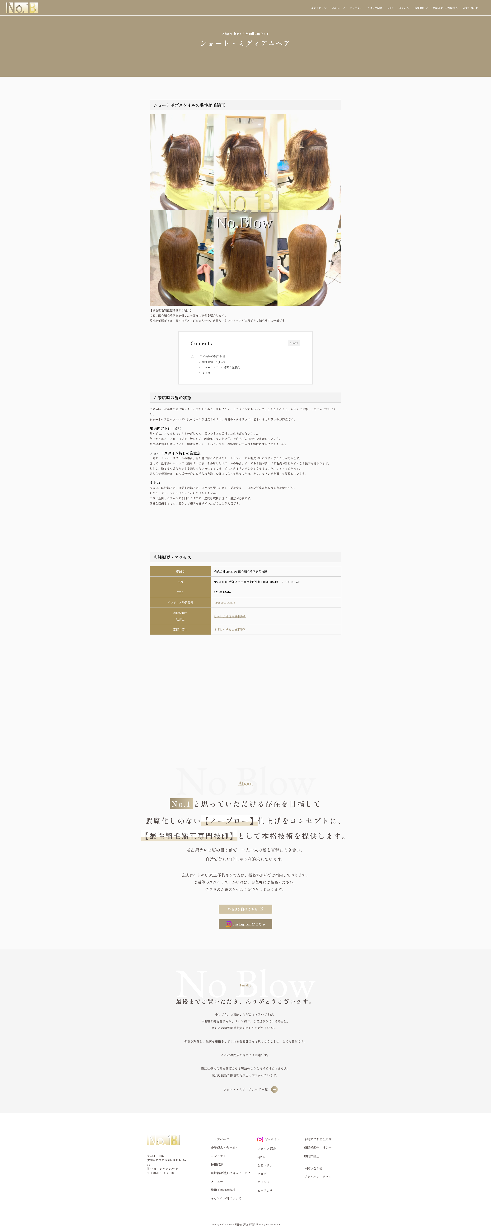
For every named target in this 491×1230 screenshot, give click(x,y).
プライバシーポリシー (319, 1176)
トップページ (220, 1139)
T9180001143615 (224, 602)
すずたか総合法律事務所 (230, 629)
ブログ (262, 1174)
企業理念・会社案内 (224, 1147)
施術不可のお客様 (223, 1189)
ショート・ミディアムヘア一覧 (245, 1089)
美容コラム (265, 1165)
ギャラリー (356, 8)
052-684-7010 (222, 592)
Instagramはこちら (249, 923)
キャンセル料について (226, 1198)
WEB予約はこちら (243, 908)
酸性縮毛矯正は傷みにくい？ (231, 1173)
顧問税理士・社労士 (318, 1147)
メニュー (217, 1181)
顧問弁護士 (311, 1156)
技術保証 (217, 1164)
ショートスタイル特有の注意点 (221, 367)
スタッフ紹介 (374, 8)
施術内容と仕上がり (214, 362)
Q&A (390, 8)
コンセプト (218, 1156)
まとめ (206, 373)
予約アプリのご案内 (318, 1139)
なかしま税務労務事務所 (230, 616)
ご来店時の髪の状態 (212, 356)
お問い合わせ (470, 8)
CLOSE (294, 343)
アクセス (263, 1182)
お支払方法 (265, 1190)
